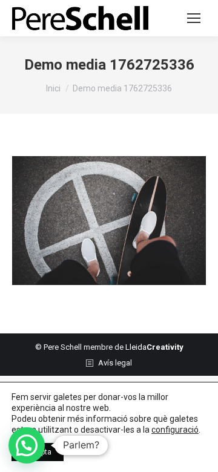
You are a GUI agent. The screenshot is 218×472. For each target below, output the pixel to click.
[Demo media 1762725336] (109, 220)
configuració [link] (175, 429)
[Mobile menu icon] (194, 18)
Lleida (154, 347)
